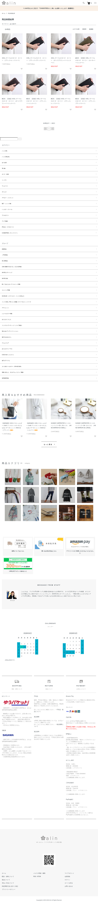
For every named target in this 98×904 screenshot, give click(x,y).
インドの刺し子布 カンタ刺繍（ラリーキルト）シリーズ (16, 302)
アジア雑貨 (5, 221)
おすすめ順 (76, 29)
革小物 (3, 168)
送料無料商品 (5, 378)
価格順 (84, 29)
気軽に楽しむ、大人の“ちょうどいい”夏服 (12, 372)
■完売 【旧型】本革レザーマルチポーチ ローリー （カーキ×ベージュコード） (85, 60)
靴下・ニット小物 (6, 203)
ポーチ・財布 (5, 174)
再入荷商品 (5, 261)
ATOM (39, 876)
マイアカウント (69, 873)
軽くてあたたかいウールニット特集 (11, 284)
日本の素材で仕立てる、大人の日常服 (11, 266)
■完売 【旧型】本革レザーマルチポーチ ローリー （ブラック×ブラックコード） (85, 101)
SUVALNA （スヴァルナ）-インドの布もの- (13, 296)
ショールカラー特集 (7, 313)
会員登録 (67, 876)
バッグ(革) (4, 151)
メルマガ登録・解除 (39, 873)
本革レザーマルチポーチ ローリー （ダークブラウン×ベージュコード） (61, 60)
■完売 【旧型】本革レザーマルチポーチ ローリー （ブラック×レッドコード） (61, 101)
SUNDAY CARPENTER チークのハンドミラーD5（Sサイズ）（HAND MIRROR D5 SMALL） (61, 425)
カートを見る (69, 883)
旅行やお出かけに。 (7, 337)
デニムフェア (5, 343)
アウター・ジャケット (7, 197)
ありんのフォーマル (7, 348)
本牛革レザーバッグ (7, 272)
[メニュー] (95, 3)
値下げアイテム (6, 360)
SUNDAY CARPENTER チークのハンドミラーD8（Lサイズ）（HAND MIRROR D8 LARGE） (85, 425)
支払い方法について (8, 883)
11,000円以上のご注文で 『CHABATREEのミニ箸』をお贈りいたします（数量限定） (49, 8)
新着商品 (4, 249)
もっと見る (48, 444)
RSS (34, 876)
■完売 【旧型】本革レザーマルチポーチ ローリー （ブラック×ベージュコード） (36, 101)
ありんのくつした (6, 319)
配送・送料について (8, 876)
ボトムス (4, 192)
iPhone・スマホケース (8, 227)
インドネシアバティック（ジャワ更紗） (12, 325)
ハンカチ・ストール (7, 209)
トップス (4, 180)
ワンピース (5, 186)
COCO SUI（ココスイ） (8, 354)
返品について (6, 880)
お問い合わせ (69, 886)
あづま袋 (4, 162)
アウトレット (5, 307)
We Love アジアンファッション (10, 331)
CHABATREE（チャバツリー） (10, 233)
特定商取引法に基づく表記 (10, 886)
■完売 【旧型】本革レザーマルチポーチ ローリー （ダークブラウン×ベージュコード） (12, 101)
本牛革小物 (5, 278)
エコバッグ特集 (6, 290)
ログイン (67, 880)
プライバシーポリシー (8, 889)
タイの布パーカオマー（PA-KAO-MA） (12, 366)
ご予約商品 (5, 255)
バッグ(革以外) (6, 156)
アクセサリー (5, 215)
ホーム (3, 13)
